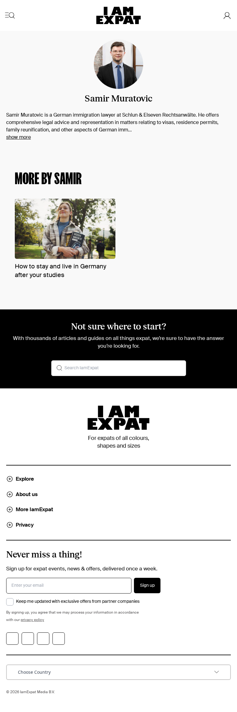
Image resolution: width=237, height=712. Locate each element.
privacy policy (32, 620)
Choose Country (34, 672)
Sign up (147, 585)
